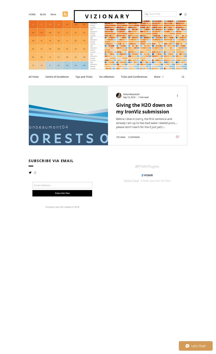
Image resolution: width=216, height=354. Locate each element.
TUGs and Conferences (134, 76)
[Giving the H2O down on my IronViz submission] (68, 115)
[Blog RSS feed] (65, 14)
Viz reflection (106, 76)
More (157, 76)
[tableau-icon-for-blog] (185, 14)
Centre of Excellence (57, 76)
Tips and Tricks (83, 76)
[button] (183, 77)
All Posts (34, 76)
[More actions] (179, 96)
